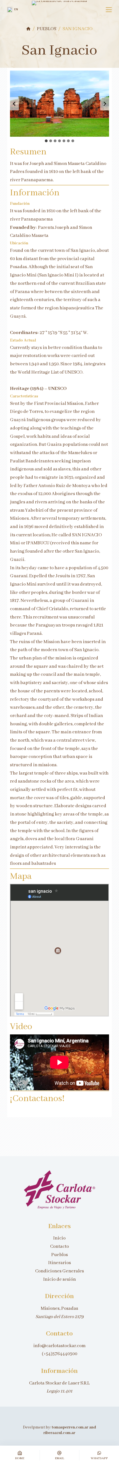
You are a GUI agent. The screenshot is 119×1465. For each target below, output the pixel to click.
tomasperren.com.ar (70, 1427)
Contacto (59, 1246)
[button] (12, 9)
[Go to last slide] (14, 103)
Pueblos (59, 1255)
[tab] (46, 140)
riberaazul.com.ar (59, 1432)
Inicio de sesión (59, 1279)
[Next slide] (104, 103)
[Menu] (109, 10)
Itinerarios (59, 1263)
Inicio (59, 1238)
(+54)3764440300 (59, 1354)
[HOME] (28, 29)
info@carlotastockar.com (59, 1346)
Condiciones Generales (59, 1271)
